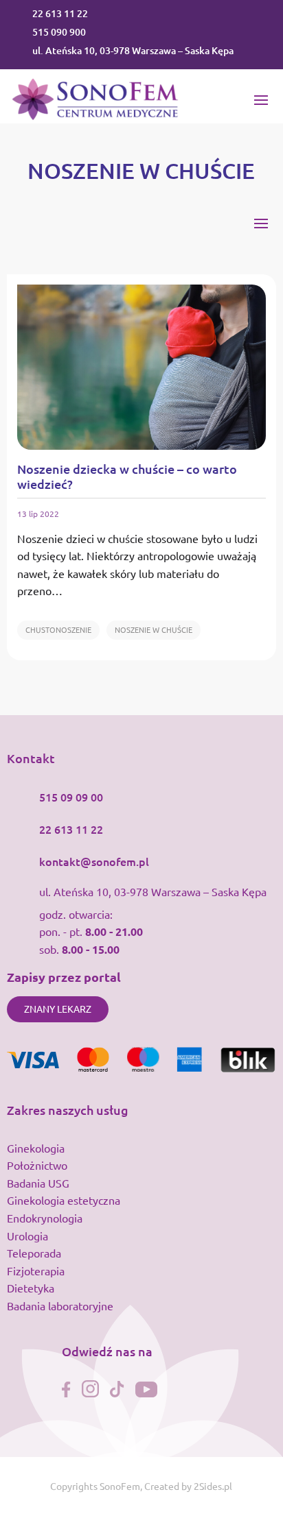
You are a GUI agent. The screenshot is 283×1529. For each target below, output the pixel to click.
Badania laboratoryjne (60, 1305)
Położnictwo (37, 1165)
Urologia (27, 1235)
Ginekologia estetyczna (63, 1200)
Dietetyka (30, 1288)
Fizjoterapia (36, 1270)
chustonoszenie (58, 629)
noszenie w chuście (153, 629)
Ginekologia (36, 1148)
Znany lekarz (57, 1008)
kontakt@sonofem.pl (94, 861)
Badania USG (38, 1183)
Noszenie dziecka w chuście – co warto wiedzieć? (127, 476)
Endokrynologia (44, 1218)
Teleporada (34, 1253)
